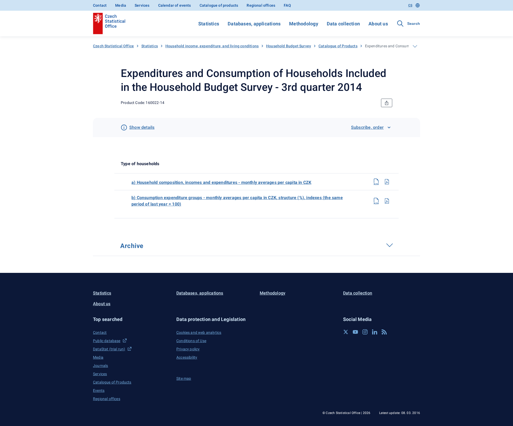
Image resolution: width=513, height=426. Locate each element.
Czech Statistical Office (113, 46)
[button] (131, 319)
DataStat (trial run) (109, 349)
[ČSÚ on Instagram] (365, 332)
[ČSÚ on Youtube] (355, 332)
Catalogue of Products (337, 46)
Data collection (343, 23)
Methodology (303, 23)
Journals (100, 365)
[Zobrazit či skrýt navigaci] (415, 46)
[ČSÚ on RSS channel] (384, 332)
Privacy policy (188, 349)
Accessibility (186, 357)
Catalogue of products (219, 5)
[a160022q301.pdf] (387, 181)
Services (142, 5)
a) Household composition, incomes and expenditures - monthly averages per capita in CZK (221, 182)
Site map (183, 378)
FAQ (287, 5)
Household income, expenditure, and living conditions (212, 46)
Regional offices (261, 5)
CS (410, 5)
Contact (100, 5)
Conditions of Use (191, 341)
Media (120, 5)
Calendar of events (174, 5)
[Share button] (386, 103)
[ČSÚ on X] (345, 332)
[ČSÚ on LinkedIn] (374, 332)
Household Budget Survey (288, 46)
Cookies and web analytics (198, 332)
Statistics (208, 23)
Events (98, 390)
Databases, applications (254, 23)
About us (378, 23)
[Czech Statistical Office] (109, 23)
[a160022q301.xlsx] (376, 181)
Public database (107, 341)
